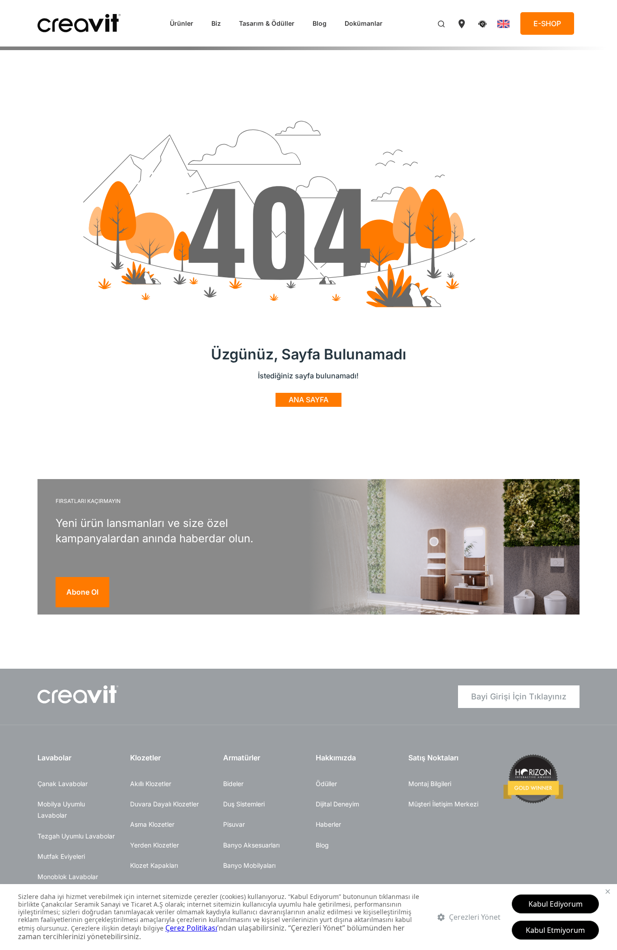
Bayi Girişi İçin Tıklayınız (518, 696)
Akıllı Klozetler (150, 783)
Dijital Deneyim (337, 804)
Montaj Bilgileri (429, 783)
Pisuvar (234, 824)
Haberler (328, 824)
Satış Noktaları (433, 757)
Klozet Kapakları (154, 865)
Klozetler (145, 757)
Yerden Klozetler (154, 845)
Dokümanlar (364, 23)
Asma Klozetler (152, 824)
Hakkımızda (336, 757)
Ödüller (326, 783)
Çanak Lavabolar (62, 783)
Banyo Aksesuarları (251, 845)
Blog (320, 23)
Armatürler (241, 757)
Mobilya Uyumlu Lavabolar (61, 809)
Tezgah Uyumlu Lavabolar (76, 836)
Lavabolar (54, 757)
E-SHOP (547, 23)
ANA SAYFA (308, 399)
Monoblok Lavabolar (67, 876)
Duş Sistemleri (244, 804)
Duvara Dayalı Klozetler (164, 804)
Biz (216, 23)
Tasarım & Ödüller (266, 23)
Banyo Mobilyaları (249, 865)
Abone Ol (82, 591)
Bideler (233, 783)
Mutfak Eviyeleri (61, 856)
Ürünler (181, 23)
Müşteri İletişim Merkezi (443, 804)
